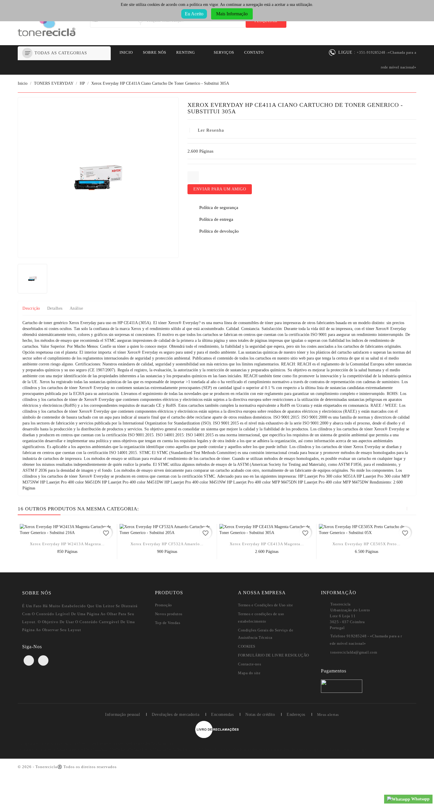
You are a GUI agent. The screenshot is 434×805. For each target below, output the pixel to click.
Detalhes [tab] (55, 308)
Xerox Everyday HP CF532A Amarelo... (166, 544)
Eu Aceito (194, 13)
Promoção (163, 605)
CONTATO (254, 52)
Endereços (296, 714)
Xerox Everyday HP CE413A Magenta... (267, 544)
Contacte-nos (249, 664)
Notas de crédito (260, 714)
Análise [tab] (76, 308)
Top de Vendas (167, 623)
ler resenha (211, 130)
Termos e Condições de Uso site (265, 605)
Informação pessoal (122, 714)
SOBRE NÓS (154, 52)
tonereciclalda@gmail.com (353, 652)
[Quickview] (67, 553)
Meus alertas (328, 714)
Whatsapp (420, 799)
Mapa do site (249, 673)
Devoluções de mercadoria (175, 714)
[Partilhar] (193, 177)
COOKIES (246, 646)
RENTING (185, 52)
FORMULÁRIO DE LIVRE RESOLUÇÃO (273, 655)
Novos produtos (168, 614)
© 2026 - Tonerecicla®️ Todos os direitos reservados (67, 767)
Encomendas (222, 714)
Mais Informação (232, 13)
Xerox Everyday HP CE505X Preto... (366, 544)
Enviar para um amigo (219, 189)
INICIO (126, 52)
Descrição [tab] (31, 308)
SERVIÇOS (224, 52)
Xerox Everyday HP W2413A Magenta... (67, 544)
